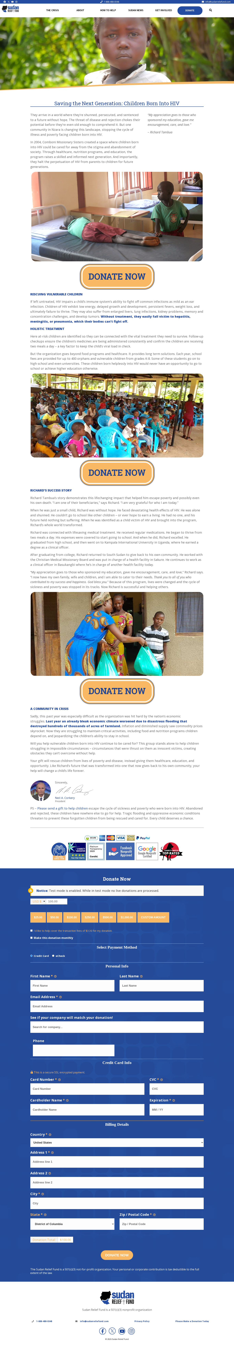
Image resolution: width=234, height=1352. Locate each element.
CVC (154, 1079)
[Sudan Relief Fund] (10, 11)
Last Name (130, 976)
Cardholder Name (47, 1100)
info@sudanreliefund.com (218, 1)
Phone (38, 1040)
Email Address (44, 996)
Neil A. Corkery (65, 798)
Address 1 (40, 1152)
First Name (41, 976)
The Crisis (52, 10)
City (35, 1193)
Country (38, 1134)
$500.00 (108, 917)
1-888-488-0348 (111, 1)
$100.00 (72, 917)
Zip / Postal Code (136, 1214)
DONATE (189, 10)
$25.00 (38, 917)
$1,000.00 (127, 917)
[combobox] (117, 1027)
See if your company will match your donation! (71, 1017)
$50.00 (54, 917)
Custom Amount (153, 917)
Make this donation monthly (53, 938)
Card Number (43, 1079)
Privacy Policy (142, 1321)
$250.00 (90, 917)
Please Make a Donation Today (192, 1321)
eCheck (60, 956)
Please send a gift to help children (62, 808)
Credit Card (41, 956)
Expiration (160, 1100)
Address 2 (39, 1173)
